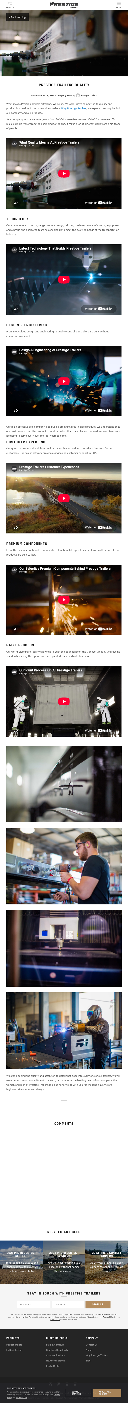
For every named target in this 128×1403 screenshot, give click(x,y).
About (89, 1349)
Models (10, 7)
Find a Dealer (53, 1365)
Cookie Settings (76, 1392)
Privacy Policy (92, 1317)
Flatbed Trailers (14, 1349)
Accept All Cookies (105, 1392)
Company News (64, 95)
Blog (88, 1360)
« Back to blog (17, 17)
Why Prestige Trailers (73, 108)
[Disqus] (64, 1167)
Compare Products (56, 1355)
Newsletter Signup (55, 1360)
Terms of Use (21, 1397)
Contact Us (55, 1319)
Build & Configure (55, 1344)
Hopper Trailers (14, 1344)
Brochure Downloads (57, 1349)
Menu (119, 7)
